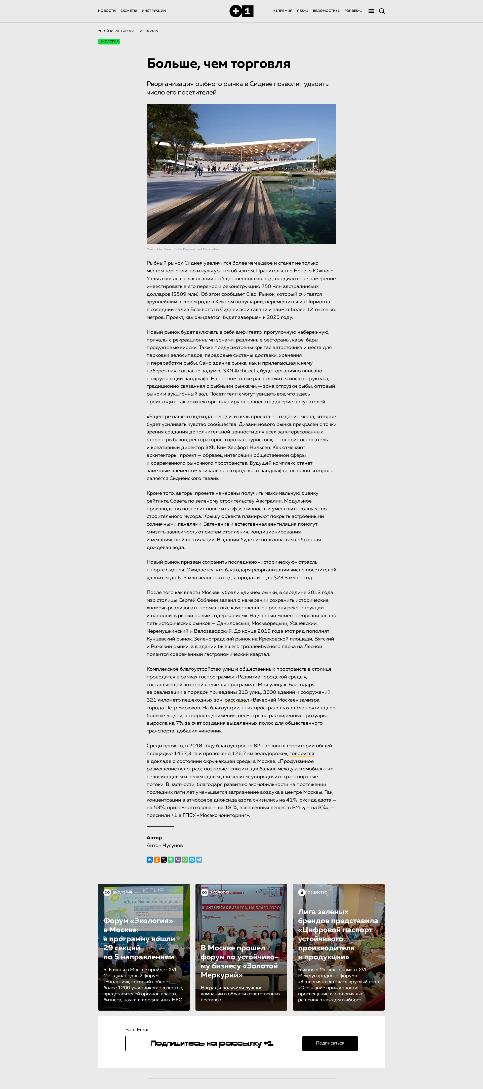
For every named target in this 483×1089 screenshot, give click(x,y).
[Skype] (192, 860)
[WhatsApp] (185, 860)
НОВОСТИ (107, 11)
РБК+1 (302, 11)
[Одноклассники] (157, 860)
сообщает (233, 294)
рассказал (237, 700)
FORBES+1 (353, 11)
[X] (164, 860)
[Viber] (178, 860)
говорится (302, 753)
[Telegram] (199, 860)
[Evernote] (171, 860)
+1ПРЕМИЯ (282, 11)
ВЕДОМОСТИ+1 (326, 11)
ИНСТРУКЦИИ (154, 11)
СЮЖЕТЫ (128, 11)
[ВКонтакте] (150, 860)
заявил (227, 600)
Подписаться (330, 1043)
